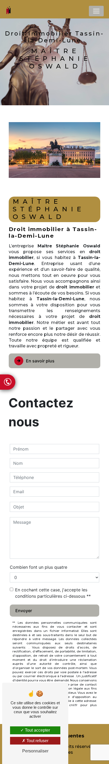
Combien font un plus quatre (38, 567)
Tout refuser (36, 740)
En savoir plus (40, 360)
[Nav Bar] (96, 11)
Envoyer (23, 610)
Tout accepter (37, 730)
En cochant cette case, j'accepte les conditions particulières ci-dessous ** (53, 593)
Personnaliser (35, 751)
